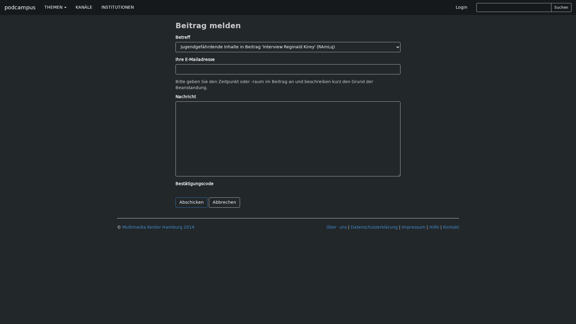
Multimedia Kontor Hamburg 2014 (158, 227)
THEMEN (54, 7)
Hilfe (434, 227)
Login (461, 7)
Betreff (183, 37)
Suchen (561, 7)
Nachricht (186, 96)
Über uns (336, 227)
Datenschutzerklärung (374, 227)
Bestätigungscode (195, 183)
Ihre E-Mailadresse (195, 59)
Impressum (413, 227)
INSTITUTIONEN (117, 7)
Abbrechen (224, 202)
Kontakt (451, 227)
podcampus (19, 7)
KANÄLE (84, 7)
